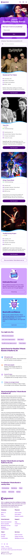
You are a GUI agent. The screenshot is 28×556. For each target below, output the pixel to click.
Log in (16, 525)
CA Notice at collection (6, 548)
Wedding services (19, 538)
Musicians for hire (5, 525)
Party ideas (18, 514)
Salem (20, 488)
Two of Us (5, 125)
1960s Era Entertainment (7, 335)
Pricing (3, 536)
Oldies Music (21, 339)
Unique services (19, 536)
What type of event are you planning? (12, 26)
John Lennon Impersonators (8, 339)
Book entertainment (6, 522)
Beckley (18, 491)
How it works (18, 512)
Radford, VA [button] (15, 19)
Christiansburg (5, 488)
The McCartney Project (9, 233)
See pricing (14, 291)
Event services (18, 534)
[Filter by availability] (15, 44)
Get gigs (3, 534)
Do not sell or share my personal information (11, 549)
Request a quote (19, 516)
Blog (2, 514)
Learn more (14, 324)
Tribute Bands (22, 343)
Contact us (18, 523)
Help (16, 522)
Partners (3, 516)
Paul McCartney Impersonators (9, 343)
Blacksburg (14, 488)
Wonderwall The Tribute (10, 75)
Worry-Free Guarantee (9, 318)
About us (3, 512)
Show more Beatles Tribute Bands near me (14, 260)
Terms (2, 546)
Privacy (7, 546)
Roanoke (4, 491)
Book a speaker (5, 523)
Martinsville (11, 491)
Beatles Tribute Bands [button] (14, 22)
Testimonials (4, 538)
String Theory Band (8, 180)
